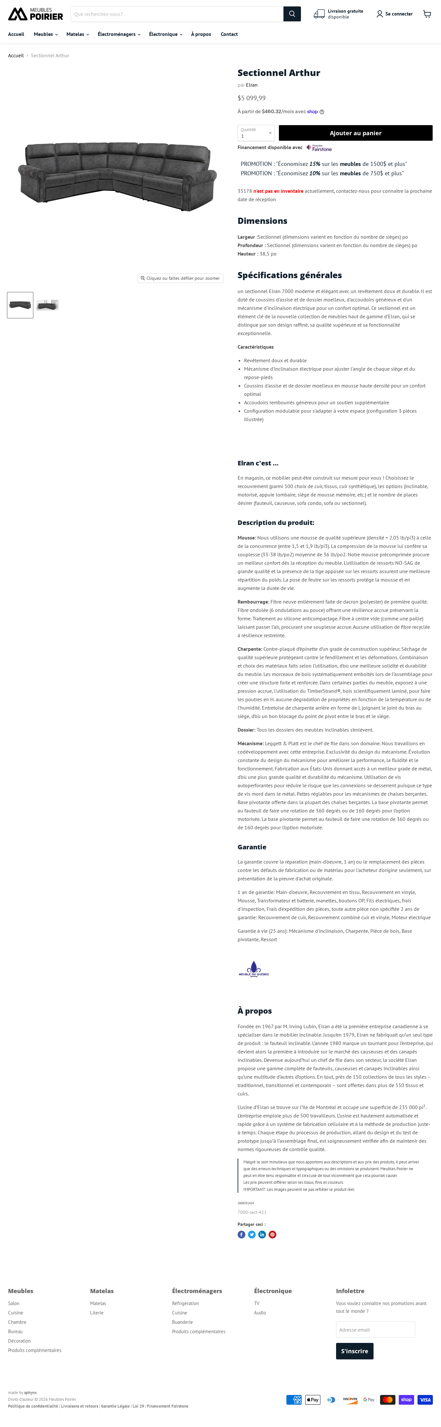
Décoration (19, 1341)
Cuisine (15, 1313)
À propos (201, 34)
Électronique (164, 34)
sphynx (30, 1392)
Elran (252, 85)
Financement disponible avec (271, 147)
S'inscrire (354, 1351)
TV (257, 1303)
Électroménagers (117, 34)
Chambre (17, 1322)
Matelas (76, 34)
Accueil (16, 34)
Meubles (44, 34)
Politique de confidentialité (33, 1406)
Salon (13, 1303)
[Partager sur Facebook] (241, 1234)
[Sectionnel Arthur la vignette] (20, 305)
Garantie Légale (115, 1406)
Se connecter (399, 14)
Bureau (15, 1331)
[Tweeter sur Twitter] (252, 1234)
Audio (260, 1313)
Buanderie (182, 1322)
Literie (97, 1313)
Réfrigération (185, 1303)
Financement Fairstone (168, 1406)
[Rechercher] (292, 13)
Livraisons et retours (79, 1406)
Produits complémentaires (34, 1350)
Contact (229, 34)
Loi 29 (138, 1406)
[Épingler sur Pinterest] (272, 1234)
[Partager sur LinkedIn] (262, 1234)
